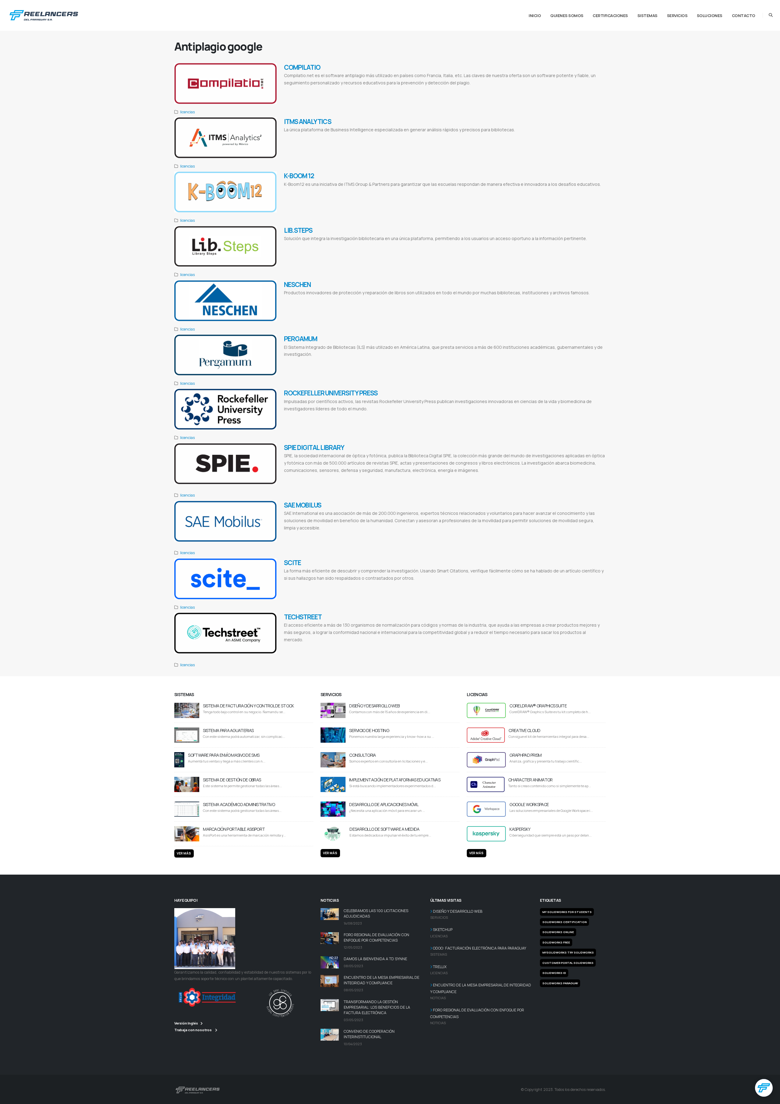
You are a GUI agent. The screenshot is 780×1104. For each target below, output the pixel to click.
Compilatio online (293, 90)
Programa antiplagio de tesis (420, 90)
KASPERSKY (519, 829)
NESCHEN (297, 284)
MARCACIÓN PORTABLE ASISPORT (234, 829)
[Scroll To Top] (769, 1097)
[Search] (771, 15)
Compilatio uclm (329, 90)
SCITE (292, 562)
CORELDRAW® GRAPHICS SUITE (538, 706)
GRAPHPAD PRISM (525, 755)
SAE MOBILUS (302, 505)
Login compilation (371, 90)
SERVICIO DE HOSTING (369, 730)
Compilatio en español (518, 90)
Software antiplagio (392, 90)
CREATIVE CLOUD (524, 730)
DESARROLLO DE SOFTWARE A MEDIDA (384, 829)
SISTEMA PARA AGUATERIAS (228, 730)
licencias (187, 112)
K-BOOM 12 (299, 176)
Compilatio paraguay (468, 90)
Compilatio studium (349, 90)
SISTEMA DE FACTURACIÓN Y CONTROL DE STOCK (248, 706)
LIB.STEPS (298, 230)
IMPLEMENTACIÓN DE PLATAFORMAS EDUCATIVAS (394, 780)
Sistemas (647, 15)
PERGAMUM (300, 338)
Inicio (535, 15)
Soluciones (709, 15)
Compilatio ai (311, 90)
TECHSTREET (303, 617)
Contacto (743, 15)
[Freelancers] (43, 14)
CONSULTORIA (362, 755)
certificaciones (610, 15)
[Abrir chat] (764, 1088)
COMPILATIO (302, 67)
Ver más (184, 853)
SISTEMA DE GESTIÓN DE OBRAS (232, 780)
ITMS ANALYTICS (307, 121)
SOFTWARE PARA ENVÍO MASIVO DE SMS (223, 755)
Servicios (677, 15)
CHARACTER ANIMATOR (530, 780)
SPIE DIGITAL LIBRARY (314, 447)
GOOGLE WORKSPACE (529, 804)
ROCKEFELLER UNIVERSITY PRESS (331, 393)
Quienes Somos (566, 15)
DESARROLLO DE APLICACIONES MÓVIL (383, 804)
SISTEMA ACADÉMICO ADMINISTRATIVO (239, 804)
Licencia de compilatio (492, 90)
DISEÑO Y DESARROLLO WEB (374, 706)
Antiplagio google (446, 90)
